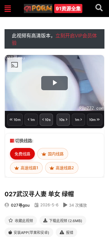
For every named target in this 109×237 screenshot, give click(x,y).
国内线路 (55, 153)
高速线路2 (64, 167)
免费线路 (22, 153)
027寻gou (20, 205)
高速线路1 (29, 167)
